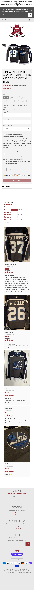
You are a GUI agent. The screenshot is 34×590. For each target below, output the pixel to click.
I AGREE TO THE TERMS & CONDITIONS (14, 134)
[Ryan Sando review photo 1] (17, 312)
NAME (4, 112)
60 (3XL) (24, 101)
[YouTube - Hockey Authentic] (18, 551)
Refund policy (18, 571)
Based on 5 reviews (9, 207)
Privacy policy (26, 571)
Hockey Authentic (14, 569)
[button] (7, 85)
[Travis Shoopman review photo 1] (17, 244)
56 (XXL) (17, 101)
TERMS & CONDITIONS (8, 132)
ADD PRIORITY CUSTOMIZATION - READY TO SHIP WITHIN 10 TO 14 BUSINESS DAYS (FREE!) (15, 155)
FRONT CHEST (6, 126)
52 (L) (5, 101)
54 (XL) (11, 101)
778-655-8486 (11, 494)
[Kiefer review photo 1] (17, 444)
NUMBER (5, 119)
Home (3, 41)
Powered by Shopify (9, 571)
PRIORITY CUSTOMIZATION (9, 152)
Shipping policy (16, 572)
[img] (17, 272)
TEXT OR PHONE (21, 494)
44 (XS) (12, 97)
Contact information (26, 572)
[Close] (31, 10)
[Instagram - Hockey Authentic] (16, 551)
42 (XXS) (6, 97)
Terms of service (7, 572)
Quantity (5, 167)
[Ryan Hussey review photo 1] (17, 368)
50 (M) (23, 97)
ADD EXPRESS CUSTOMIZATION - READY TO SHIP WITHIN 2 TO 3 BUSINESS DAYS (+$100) (17, 162)
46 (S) (18, 97)
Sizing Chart (6, 92)
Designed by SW (23, 569)
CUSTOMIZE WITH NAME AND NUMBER (14, 109)
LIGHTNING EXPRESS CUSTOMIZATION (12, 159)
